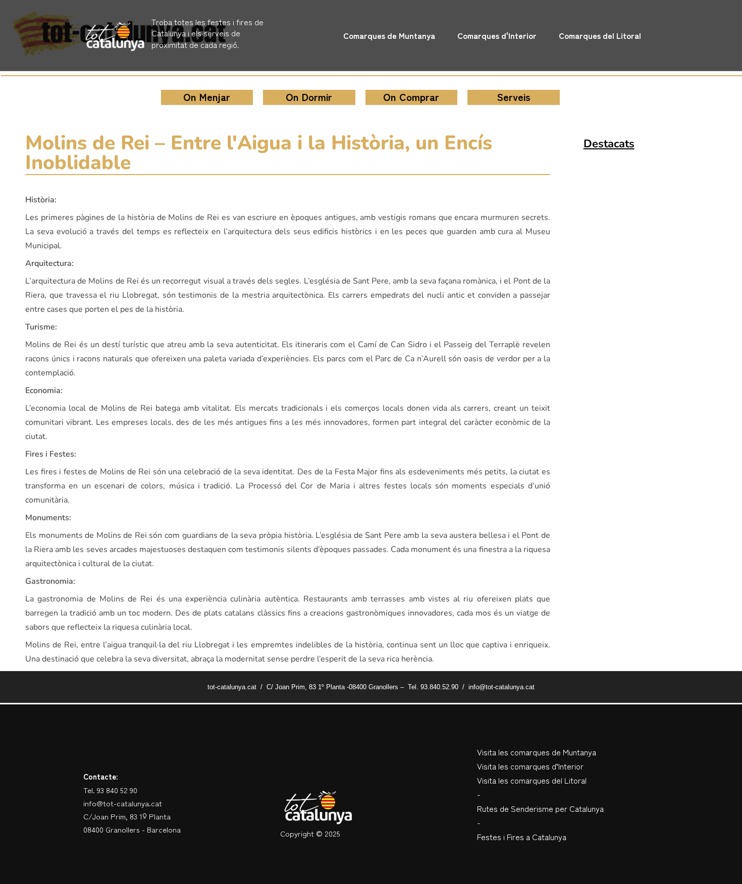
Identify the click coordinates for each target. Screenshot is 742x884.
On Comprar (411, 96)
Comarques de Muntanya (389, 35)
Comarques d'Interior (497, 35)
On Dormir (309, 96)
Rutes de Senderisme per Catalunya (540, 808)
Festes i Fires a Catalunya (521, 837)
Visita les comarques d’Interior (530, 766)
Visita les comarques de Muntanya (536, 752)
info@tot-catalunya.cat (122, 803)
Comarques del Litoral (600, 35)
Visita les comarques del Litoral (532, 780)
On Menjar (206, 96)
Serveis (514, 96)
